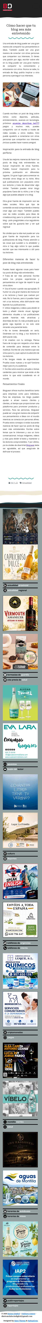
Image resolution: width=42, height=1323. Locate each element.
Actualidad (27, 482)
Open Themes (20, 1321)
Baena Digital (14, 1314)
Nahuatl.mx (33, 1321)
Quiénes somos (28, 1314)
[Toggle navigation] (36, 6)
